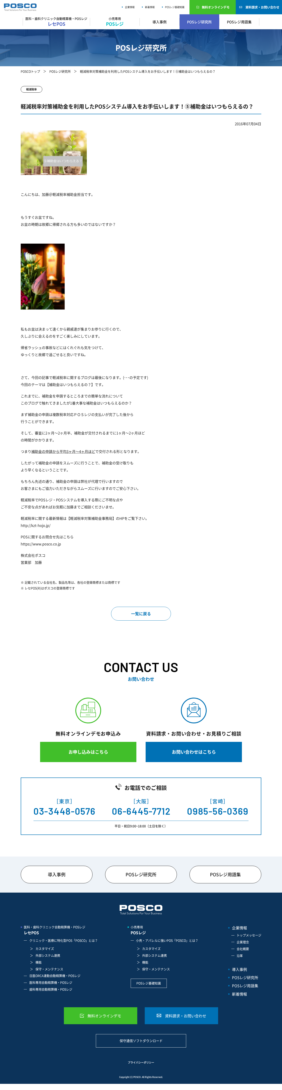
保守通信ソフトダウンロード (141, 1040)
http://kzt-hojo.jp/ (35, 525)
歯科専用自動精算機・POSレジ (50, 989)
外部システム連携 (47, 955)
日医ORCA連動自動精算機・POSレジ (54, 975)
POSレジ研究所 (199, 21)
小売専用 (138, 930)
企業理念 (243, 942)
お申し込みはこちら (88, 752)
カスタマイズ (44, 948)
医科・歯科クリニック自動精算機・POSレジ (54, 930)
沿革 (240, 955)
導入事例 (159, 21)
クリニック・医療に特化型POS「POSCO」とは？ (63, 940)
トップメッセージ (249, 935)
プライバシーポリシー (141, 1062)
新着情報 (150, 7)
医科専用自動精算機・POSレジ (50, 982)
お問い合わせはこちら (194, 752)
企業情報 (130, 7)
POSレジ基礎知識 (174, 7)
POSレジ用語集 (239, 21)
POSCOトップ (30, 71)
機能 (38, 962)
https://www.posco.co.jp (41, 543)
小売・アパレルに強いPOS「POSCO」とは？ (167, 940)
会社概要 (243, 949)
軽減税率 (31, 89)
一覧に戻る (141, 614)
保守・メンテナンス (49, 969)
